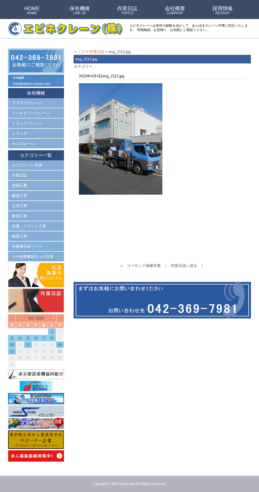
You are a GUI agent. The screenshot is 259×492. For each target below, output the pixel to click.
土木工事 (19, 205)
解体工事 (19, 216)
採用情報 (222, 10)
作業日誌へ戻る (184, 265)
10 (12, 345)
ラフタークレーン (27, 103)
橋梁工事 (19, 236)
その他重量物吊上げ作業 (33, 256)
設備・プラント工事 (29, 226)
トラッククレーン (27, 123)
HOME (31, 10)
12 (28, 345)
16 (60, 345)
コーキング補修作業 (144, 265)
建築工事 (19, 195)
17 (12, 351)
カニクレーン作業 (27, 165)
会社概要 (175, 10)
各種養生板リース (27, 246)
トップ (79, 51)
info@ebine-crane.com (32, 83)
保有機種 (80, 10)
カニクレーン (23, 143)
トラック (19, 133)
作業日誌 (127, 10)
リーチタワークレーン (31, 113)
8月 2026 (36, 318)
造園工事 (19, 185)
